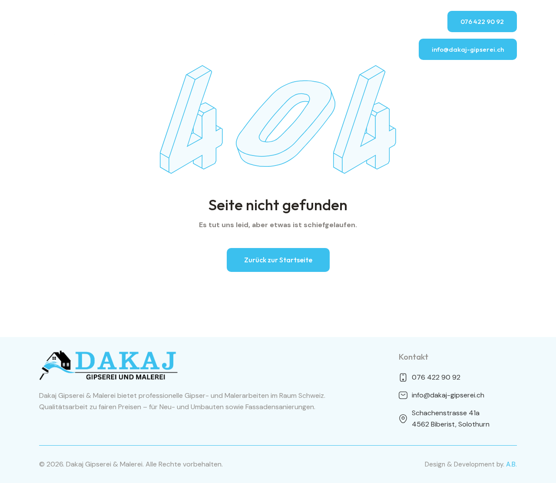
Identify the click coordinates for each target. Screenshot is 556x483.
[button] (278, 260)
